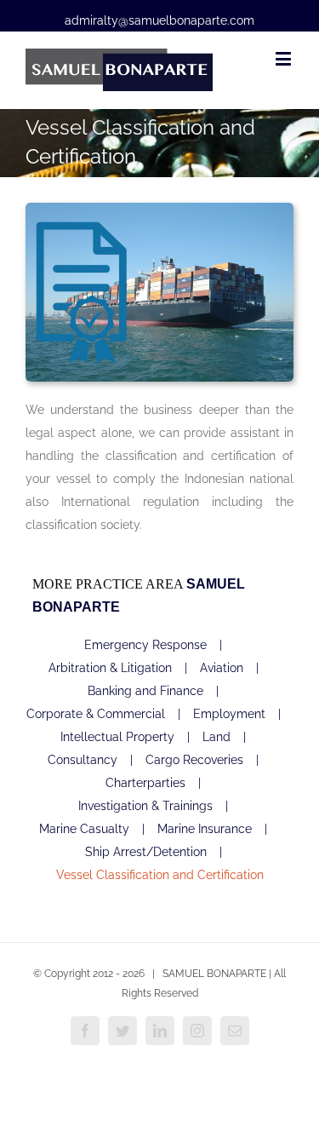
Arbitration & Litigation (110, 668)
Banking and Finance (145, 691)
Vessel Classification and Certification (160, 875)
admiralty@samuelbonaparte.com (159, 20)
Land (216, 737)
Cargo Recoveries (194, 760)
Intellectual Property (117, 737)
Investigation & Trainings (145, 806)
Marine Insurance (204, 829)
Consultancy (82, 760)
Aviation (221, 668)
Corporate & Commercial (95, 714)
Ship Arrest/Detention (146, 852)
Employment (229, 714)
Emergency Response (145, 645)
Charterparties (145, 783)
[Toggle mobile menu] (284, 58)
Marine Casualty (84, 829)
